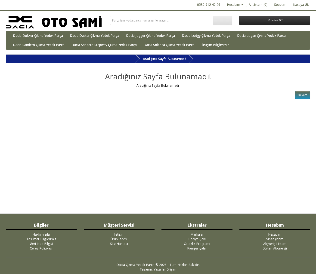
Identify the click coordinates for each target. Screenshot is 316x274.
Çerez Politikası (41, 248)
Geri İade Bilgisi (41, 243)
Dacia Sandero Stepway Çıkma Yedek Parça (104, 45)
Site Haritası (119, 243)
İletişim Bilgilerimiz (215, 45)
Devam (302, 95)
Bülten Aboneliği (275, 248)
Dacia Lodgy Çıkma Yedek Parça (206, 35)
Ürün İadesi (119, 239)
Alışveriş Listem (274, 243)
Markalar (197, 234)
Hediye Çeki (197, 239)
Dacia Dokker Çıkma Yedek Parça (38, 35)
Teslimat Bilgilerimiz (41, 239)
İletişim (119, 234)
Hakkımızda (41, 234)
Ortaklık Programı (197, 243)
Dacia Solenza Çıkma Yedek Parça (169, 45)
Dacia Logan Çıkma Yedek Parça (261, 35)
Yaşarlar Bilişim (165, 269)
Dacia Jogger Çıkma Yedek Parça (150, 35)
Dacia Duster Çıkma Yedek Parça (94, 35)
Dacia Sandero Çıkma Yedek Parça (39, 45)
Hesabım (274, 234)
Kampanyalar (197, 248)
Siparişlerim (274, 239)
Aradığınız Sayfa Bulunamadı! (164, 58)
